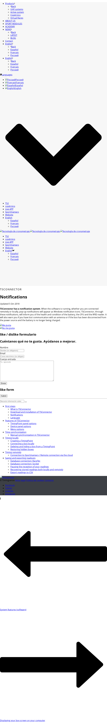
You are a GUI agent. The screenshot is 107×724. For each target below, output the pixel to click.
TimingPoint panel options (23, 423)
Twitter (8, 488)
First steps (10, 406)
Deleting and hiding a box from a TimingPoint (32, 446)
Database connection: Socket (24, 463)
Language (15, 417)
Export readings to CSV (21, 472)
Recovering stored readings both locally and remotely (36, 469)
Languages (7, 74)
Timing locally (12, 437)
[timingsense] (45, 231)
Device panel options (20, 426)
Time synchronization (15, 432)
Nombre (4, 347)
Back (13, 6)
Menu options (17, 429)
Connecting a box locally (22, 443)
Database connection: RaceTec (25, 460)
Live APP (9, 209)
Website (9, 214)
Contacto (49, 480)
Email (2, 353)
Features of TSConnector (17, 420)
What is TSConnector (20, 409)
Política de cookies (35, 480)
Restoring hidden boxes (22, 449)
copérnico (10, 206)
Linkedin (9, 491)
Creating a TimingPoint (21, 440)
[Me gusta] (5, 325)
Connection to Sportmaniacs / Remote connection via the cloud (41, 455)
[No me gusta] (7, 328)
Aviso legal (20, 480)
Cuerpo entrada (8, 359)
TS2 (7, 203)
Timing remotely (13, 452)
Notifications (16, 414)
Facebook (10, 485)
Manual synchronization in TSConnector (30, 435)
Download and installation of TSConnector (31, 412)
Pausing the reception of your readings (29, 466)
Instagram (10, 493)
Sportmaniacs (12, 212)
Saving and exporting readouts (20, 458)
